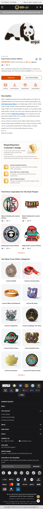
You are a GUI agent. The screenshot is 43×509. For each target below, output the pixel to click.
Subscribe (36, 466)
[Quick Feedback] (38, 501)
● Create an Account (7, 420)
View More (38, 71)
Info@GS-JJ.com (26, 441)
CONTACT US (11, 78)
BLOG (3, 406)
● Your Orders (5, 414)
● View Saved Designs (8, 417)
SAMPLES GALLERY (7, 402)
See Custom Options (32, 78)
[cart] (40, 7)
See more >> (21, 252)
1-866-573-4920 (8, 441)
